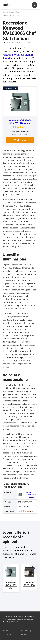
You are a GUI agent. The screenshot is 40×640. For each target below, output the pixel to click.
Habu (6, 4)
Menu (34, 5)
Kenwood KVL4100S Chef (11, 585)
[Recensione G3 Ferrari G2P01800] (29, 572)
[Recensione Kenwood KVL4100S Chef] (11, 572)
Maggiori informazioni (11, 629)
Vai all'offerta (20, 140)
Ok (11, 635)
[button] (33, 569)
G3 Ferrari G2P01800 (29, 584)
